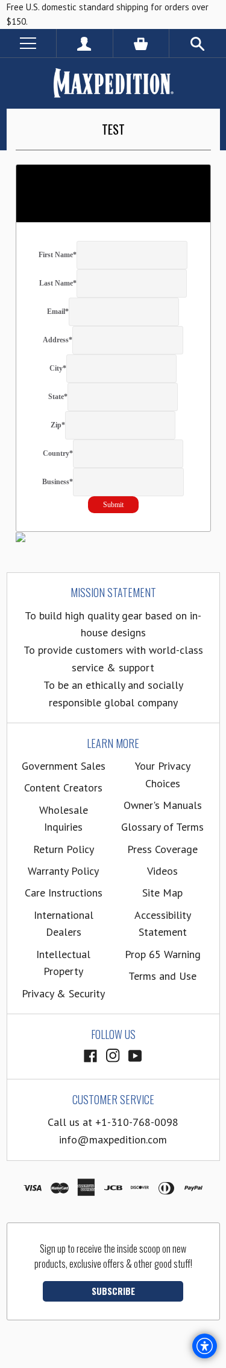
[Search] (197, 43)
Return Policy (63, 849)
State (57, 396)
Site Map (162, 893)
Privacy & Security (63, 993)
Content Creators (63, 787)
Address (57, 340)
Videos (162, 871)
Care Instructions (63, 893)
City (57, 368)
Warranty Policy (63, 871)
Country (58, 453)
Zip (58, 425)
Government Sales (63, 766)
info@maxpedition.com (113, 1139)
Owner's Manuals (163, 805)
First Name (58, 255)
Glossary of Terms (162, 827)
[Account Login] (85, 43)
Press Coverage (162, 849)
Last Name (58, 283)
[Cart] (141, 43)
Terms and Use (162, 976)
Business (57, 482)
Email (58, 311)
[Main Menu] (28, 43)
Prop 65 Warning (163, 954)
